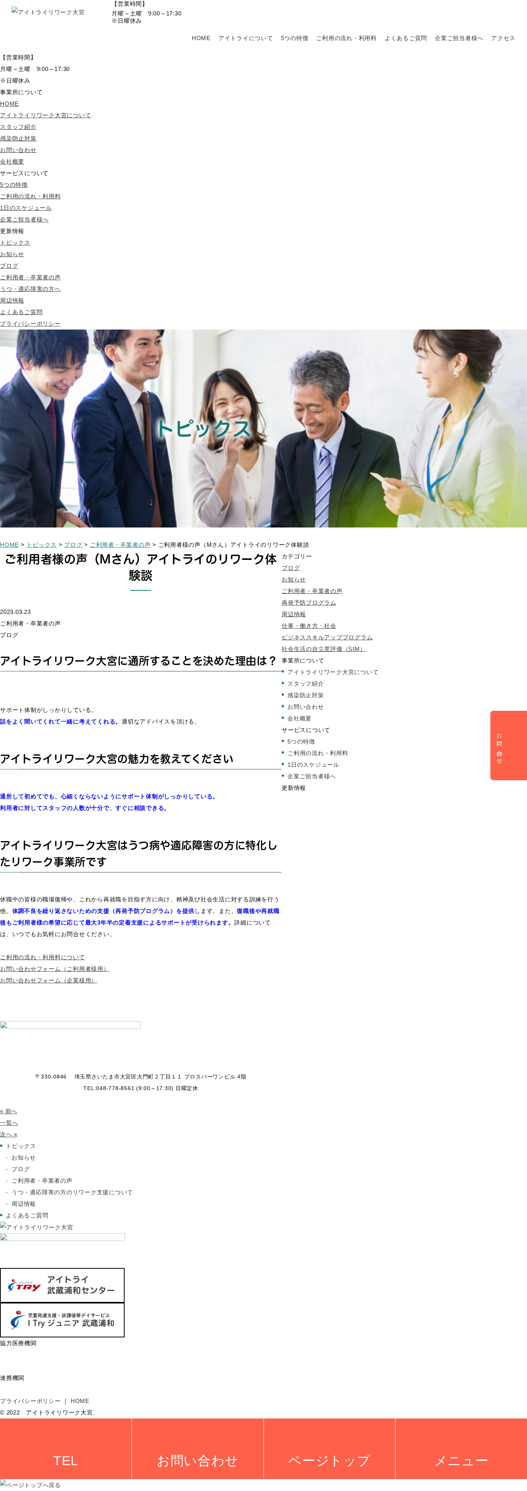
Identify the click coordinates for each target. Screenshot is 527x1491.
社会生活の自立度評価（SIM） (324, 649)
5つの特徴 (295, 38)
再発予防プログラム (309, 602)
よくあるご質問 (406, 38)
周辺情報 (12, 300)
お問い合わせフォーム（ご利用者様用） (55, 968)
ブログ (9, 265)
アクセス (503, 38)
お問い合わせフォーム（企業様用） (48, 980)
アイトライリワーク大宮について (45, 115)
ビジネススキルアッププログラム (327, 637)
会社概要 (12, 161)
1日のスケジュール (26, 208)
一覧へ (9, 1122)
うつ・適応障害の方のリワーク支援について (72, 1192)
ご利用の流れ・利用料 (346, 38)
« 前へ (8, 1111)
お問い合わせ (18, 150)
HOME (201, 38)
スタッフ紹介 (18, 126)
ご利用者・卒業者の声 (30, 277)
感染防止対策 (18, 138)
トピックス (15, 242)
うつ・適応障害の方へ (30, 289)
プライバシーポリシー (30, 323)
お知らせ (12, 254)
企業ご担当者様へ (459, 38)
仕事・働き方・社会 (309, 625)
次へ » (8, 1134)
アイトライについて (245, 38)
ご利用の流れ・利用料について (42, 957)
